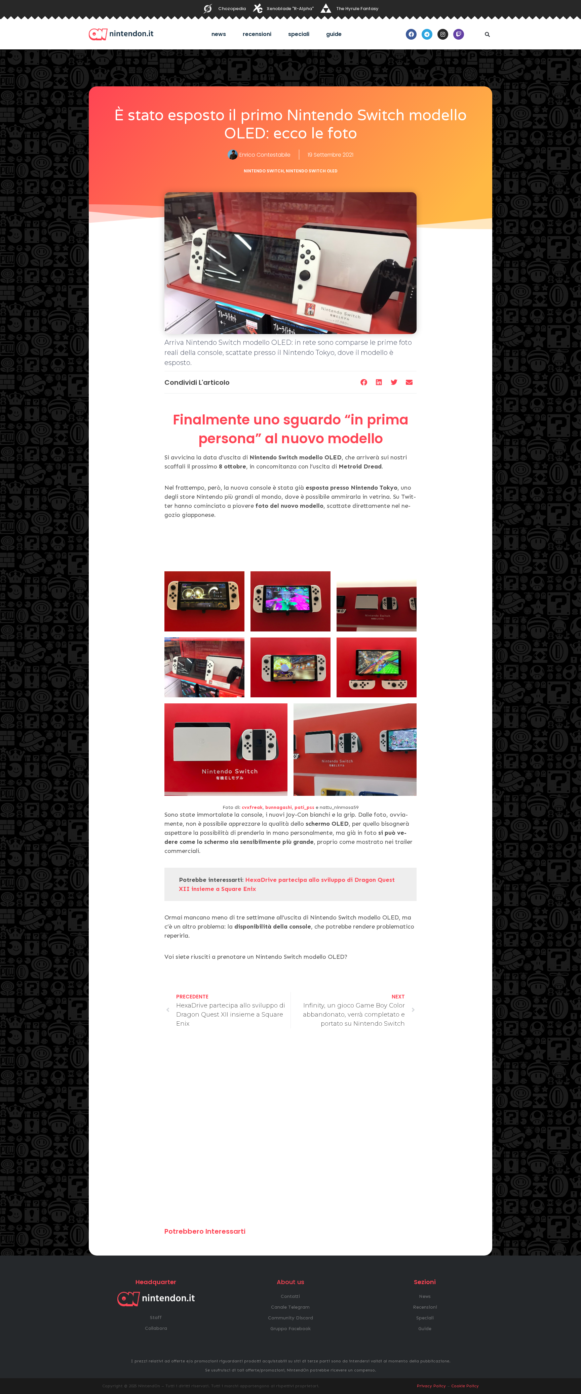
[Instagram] (442, 34)
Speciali (298, 34)
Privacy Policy (431, 1386)
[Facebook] (411, 34)
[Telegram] (427, 34)
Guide (334, 34)
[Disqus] (290, 1131)
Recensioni (257, 34)
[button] (487, 34)
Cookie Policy (465, 1386)
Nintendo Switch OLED (312, 171)
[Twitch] (458, 34)
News (218, 34)
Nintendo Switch (264, 171)
